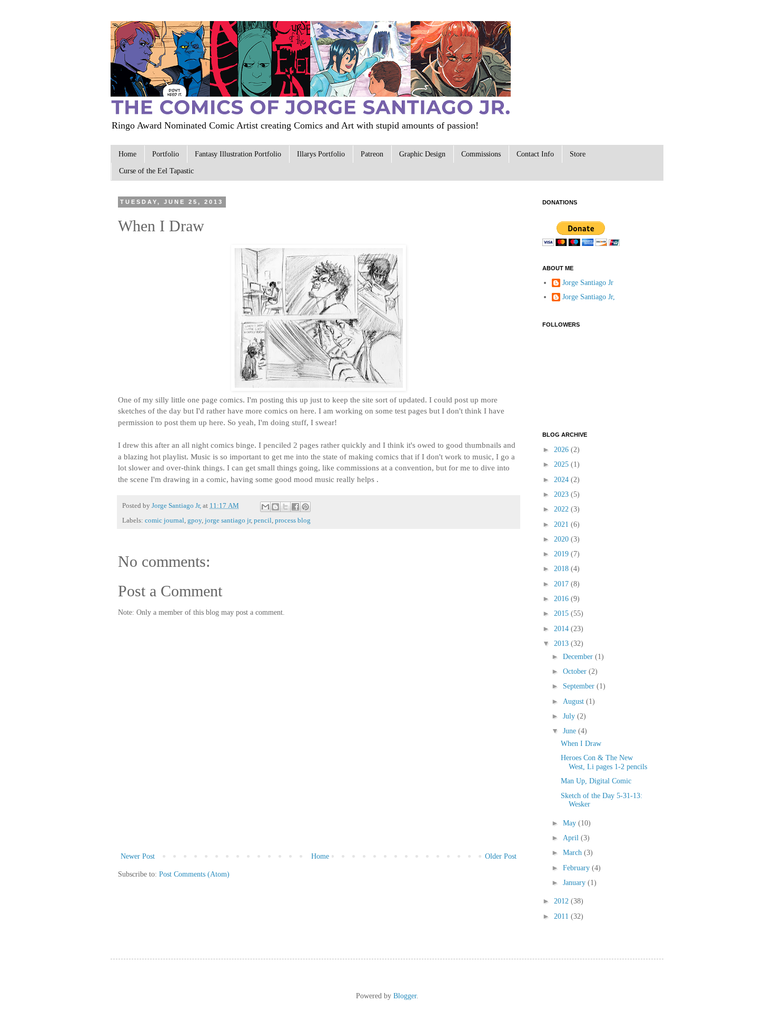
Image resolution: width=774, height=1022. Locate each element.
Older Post (501, 856)
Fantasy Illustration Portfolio (238, 154)
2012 (562, 901)
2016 (562, 599)
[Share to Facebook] (295, 507)
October (576, 671)
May (570, 823)
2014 (562, 629)
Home (127, 154)
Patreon (372, 154)
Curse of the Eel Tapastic (156, 171)
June (570, 731)
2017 (562, 584)
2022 (562, 509)
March (573, 853)
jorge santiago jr (228, 520)
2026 (562, 450)
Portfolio (165, 154)
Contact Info (535, 154)
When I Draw (581, 744)
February (577, 868)
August (574, 701)
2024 (562, 480)
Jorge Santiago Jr (587, 283)
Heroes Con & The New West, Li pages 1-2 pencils (604, 762)
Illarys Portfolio (321, 154)
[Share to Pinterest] (305, 507)
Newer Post (138, 856)
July (570, 716)
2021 (562, 524)
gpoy (194, 520)
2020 (562, 539)
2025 (562, 464)
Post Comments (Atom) (194, 874)
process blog (293, 520)
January (575, 883)
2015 (562, 613)
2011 (562, 916)
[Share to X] (285, 507)
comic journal (164, 520)
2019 (562, 554)
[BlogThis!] (275, 507)
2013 (562, 643)
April (572, 838)
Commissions (481, 154)
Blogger (404, 996)
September (580, 686)
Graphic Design (422, 154)
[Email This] (265, 507)
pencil (263, 520)
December (579, 657)
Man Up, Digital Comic (596, 781)
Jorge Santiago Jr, (177, 505)
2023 (562, 494)
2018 (562, 569)
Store (578, 154)
